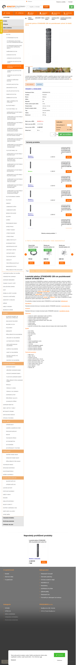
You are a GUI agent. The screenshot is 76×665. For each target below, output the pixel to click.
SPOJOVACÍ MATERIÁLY (9, 467)
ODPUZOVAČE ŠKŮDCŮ (9, 414)
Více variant (30, 84)
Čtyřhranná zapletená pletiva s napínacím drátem (15, 41)
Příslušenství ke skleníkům (14, 334)
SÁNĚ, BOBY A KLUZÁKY (9, 511)
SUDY (4, 290)
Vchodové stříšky (11, 401)
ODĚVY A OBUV (7, 494)
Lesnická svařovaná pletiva (12, 80)
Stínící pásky (10, 236)
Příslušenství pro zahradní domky (14, 381)
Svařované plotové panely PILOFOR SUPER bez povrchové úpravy (15, 130)
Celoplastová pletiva (12, 91)
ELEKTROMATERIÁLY (8, 471)
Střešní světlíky (11, 484)
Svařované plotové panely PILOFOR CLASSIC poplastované (15, 180)
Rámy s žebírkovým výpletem (12, 101)
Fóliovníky (9, 327)
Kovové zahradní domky (13, 373)
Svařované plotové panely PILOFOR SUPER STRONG (14, 135)
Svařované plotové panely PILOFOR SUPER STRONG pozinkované (15, 146)
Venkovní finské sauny (12, 458)
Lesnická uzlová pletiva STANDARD (14, 66)
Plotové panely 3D (11, 150)
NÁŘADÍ (5, 303)
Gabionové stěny (11, 206)
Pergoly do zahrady (12, 391)
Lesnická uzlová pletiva (14, 58)
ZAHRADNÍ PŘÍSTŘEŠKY (9, 363)
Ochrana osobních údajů (47, 579)
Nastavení (13, 659)
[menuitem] (8, 13)
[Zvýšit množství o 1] (55, 133)
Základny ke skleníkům (13, 337)
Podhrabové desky (11, 223)
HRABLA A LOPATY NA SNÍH (9, 293)
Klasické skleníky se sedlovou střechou (12, 317)
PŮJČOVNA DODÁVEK (8, 521)
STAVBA (5, 21)
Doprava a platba (60, 2)
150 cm (44, 112)
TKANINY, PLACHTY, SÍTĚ (9, 283)
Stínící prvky (10, 226)
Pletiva (8, 34)
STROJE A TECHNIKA (8, 418)
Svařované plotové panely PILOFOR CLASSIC (14, 175)
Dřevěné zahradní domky (13, 370)
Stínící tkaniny (10, 229)
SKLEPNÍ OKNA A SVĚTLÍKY (9, 478)
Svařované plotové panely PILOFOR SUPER (14, 113)
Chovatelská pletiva (12, 84)
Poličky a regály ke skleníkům (12, 356)
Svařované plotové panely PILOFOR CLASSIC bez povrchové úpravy (15, 192)
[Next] (72, 254)
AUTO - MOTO (6, 421)
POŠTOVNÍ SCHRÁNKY (8, 491)
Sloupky (8, 216)
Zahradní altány (11, 394)
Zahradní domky (10, 366)
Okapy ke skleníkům (12, 352)
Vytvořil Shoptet (69, 663)
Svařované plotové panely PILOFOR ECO (14, 170)
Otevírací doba (9, 576)
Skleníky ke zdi (10, 324)
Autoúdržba (9, 444)
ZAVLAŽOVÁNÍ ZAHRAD (9, 286)
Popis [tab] (27, 271)
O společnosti (9, 579)
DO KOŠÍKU (67, 134)
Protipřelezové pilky (12, 263)
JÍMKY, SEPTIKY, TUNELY (9, 408)
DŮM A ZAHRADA (7, 27)
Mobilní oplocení (11, 213)
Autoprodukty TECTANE (13, 448)
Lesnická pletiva (11, 54)
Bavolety (9, 259)
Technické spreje (11, 438)
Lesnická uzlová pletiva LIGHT (14, 62)
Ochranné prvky (11, 243)
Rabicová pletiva (11, 94)
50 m (43, 99)
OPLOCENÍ (5, 31)
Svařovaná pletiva (11, 51)
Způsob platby (45, 591)
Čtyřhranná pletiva (12, 37)
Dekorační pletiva (11, 87)
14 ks (43, 103)
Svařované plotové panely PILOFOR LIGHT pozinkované (15, 165)
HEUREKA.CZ (45, 582)
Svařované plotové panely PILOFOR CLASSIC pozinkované (15, 186)
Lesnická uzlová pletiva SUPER (14, 71)
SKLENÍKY (5, 313)
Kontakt (70, 2)
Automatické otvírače (12, 341)
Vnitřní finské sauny (12, 454)
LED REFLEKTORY (7, 487)
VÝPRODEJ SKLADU (8, 524)
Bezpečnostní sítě (11, 246)
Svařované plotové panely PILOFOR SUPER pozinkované (15, 124)
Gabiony (8, 203)
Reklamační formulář (47, 573)
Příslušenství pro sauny (13, 461)
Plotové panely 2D (11, 108)
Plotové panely (10, 105)
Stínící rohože (10, 233)
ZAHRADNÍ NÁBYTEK (8, 404)
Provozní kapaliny (11, 431)
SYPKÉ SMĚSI (6, 514)
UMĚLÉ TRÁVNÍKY (7, 306)
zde (41, 656)
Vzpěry (8, 220)
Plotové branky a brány (13, 196)
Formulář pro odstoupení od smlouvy (51, 597)
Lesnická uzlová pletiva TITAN (14, 76)
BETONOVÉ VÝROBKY (8, 411)
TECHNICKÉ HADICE (8, 464)
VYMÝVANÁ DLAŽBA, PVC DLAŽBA (11, 273)
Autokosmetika (10, 441)
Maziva (8, 434)
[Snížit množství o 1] (55, 135)
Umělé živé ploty (11, 239)
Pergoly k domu (11, 388)
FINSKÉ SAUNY (7, 451)
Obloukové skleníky (12, 321)
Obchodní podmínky (46, 576)
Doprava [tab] (32, 271)
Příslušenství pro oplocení (14, 269)
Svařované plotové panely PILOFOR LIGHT (14, 154)
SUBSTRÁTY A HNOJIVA (9, 299)
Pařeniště (9, 331)
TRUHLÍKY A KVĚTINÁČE (9, 296)
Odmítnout (59, 660)
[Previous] (26, 254)
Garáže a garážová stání (13, 428)
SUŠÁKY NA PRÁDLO (8, 474)
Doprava (39, 84)
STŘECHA (5, 24)
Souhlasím (60, 655)
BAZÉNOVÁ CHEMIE (8, 309)
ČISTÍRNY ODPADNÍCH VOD (10, 507)
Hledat (46, 6)
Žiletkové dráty (11, 256)
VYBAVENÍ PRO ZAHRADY (9, 276)
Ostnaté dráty (10, 253)
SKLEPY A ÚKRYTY (7, 504)
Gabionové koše (11, 210)
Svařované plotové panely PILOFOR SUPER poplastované (15, 118)
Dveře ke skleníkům (12, 349)
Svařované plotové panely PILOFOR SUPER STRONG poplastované (15, 140)
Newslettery (44, 585)
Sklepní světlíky (11, 481)
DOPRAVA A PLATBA (47, 588)
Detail (69, 157)
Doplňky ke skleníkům (12, 360)
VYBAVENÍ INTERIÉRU (8, 517)
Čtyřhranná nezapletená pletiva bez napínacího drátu (14, 47)
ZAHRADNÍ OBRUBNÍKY (9, 280)
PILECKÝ (44, 94)
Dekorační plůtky (11, 266)
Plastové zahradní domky (14, 376)
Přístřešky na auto (11, 398)
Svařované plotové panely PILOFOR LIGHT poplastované (15, 159)
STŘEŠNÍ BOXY (10, 424)
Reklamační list (45, 594)
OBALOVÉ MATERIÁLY (8, 501)
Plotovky (9, 200)
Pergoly (8, 384)
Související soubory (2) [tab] (41, 271)
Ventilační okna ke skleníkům (11, 345)
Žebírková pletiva (11, 97)
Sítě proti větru (11, 249)
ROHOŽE (5, 497)
